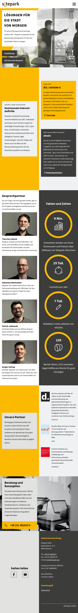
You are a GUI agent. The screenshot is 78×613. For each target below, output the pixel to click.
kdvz (53, 441)
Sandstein (54, 467)
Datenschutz (45, 590)
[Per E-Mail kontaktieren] (53, 560)
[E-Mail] (25, 574)
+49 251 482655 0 (50, 554)
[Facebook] (14, 574)
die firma (54, 420)
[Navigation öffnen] (74, 4)
